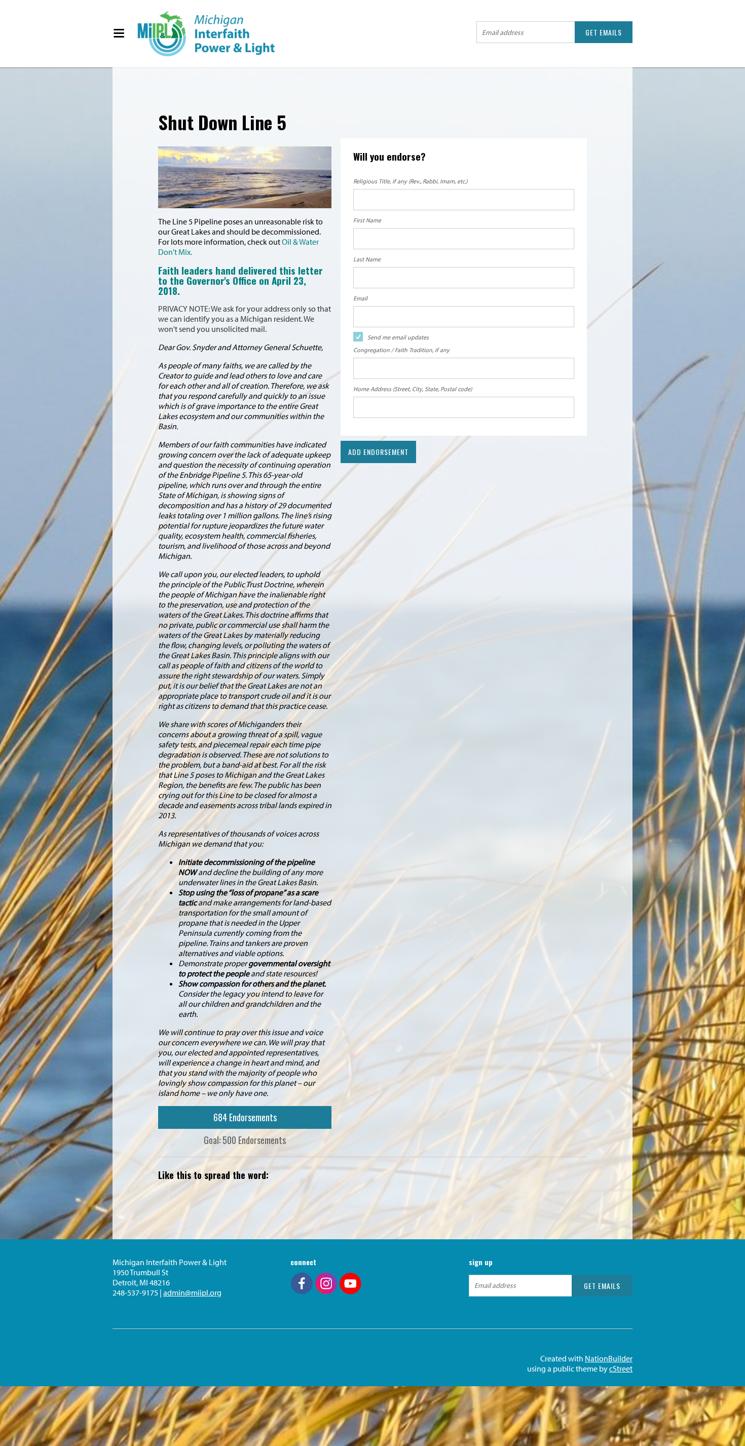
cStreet (620, 1368)
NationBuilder (608, 1358)
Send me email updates (398, 337)
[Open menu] (119, 34)
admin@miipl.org (192, 1292)
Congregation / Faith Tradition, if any (401, 350)
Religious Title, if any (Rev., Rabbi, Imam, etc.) (410, 181)
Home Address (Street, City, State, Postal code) (412, 389)
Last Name (367, 259)
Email (360, 298)
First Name (367, 220)
